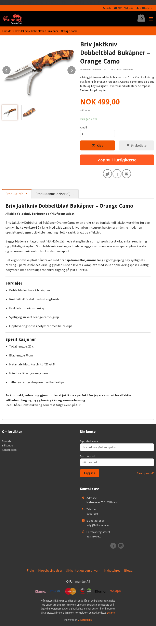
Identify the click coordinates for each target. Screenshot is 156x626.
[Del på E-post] (126, 173)
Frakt (30, 570)
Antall (83, 127)
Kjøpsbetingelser (50, 570)
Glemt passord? (145, 473)
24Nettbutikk (85, 620)
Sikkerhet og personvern (83, 570)
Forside (6, 31)
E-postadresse (89, 441)
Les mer (111, 612)
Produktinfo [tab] (14, 194)
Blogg (128, 570)
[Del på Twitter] (107, 173)
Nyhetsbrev (112, 570)
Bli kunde (7, 445)
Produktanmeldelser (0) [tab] (53, 194)
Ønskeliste (138, 145)
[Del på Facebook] (117, 173)
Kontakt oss (9, 450)
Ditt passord (87, 456)
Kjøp (100, 145)
